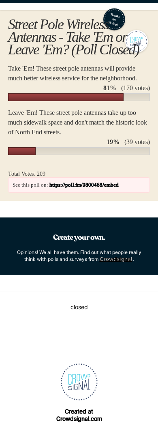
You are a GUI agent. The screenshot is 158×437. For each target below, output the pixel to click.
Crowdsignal (116, 259)
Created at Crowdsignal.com (79, 415)
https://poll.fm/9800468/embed (84, 185)
